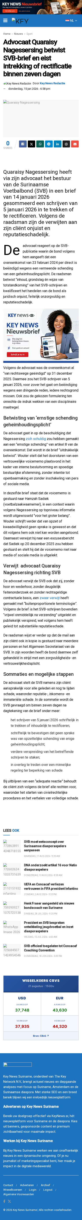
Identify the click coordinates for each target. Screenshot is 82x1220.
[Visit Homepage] (28, 20)
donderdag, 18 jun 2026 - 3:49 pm (43, 956)
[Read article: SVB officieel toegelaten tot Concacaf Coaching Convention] (12, 950)
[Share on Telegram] (49, 144)
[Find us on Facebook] (4, 1201)
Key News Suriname (25, 1210)
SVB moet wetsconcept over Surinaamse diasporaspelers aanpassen (45, 846)
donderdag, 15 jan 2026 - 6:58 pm (29, 88)
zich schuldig (35, 439)
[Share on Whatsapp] (40, 144)
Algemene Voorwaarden (18, 1194)
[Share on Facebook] (23, 144)
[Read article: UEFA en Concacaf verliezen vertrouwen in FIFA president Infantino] (12, 888)
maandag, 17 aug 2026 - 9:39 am (42, 856)
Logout (47, 1189)
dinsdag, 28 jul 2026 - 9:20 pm (40, 914)
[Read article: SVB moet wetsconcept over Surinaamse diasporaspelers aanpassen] (12, 846)
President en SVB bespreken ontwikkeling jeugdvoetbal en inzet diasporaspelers (48, 927)
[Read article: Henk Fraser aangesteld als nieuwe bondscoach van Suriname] (12, 907)
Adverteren (27, 1185)
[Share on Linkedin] (57, 144)
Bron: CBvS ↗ (41, 1035)
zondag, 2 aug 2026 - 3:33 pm (40, 894)
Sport (29, 33)
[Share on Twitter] (31, 144)
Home (6, 33)
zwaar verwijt (50, 598)
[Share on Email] (75, 144)
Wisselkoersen (12, 1189)
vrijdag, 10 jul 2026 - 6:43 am (40, 937)
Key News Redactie (52, 83)
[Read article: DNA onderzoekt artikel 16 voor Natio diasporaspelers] (12, 869)
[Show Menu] (5, 20)
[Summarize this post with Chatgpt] (66, 144)
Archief (45, 1185)
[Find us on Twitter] (9, 1201)
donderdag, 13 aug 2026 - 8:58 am (43, 875)
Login (32, 1189)
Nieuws (18, 33)
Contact (8, 1185)
